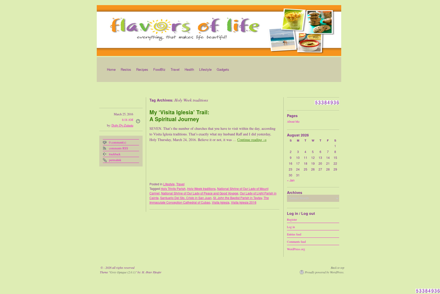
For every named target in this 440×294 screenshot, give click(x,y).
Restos (126, 69)
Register (292, 219)
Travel (175, 69)
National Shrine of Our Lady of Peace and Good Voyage (199, 193)
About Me (293, 121)
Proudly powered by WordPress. (324, 272)
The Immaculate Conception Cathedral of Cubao (209, 199)
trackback (114, 154)
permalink (115, 160)
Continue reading (252, 139)
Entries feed (294, 234)
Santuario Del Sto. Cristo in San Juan (186, 197)
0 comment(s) (117, 142)
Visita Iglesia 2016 (243, 202)
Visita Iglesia (220, 202)
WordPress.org (296, 249)
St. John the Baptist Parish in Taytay (237, 197)
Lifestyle (205, 69)
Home (111, 69)
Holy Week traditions (201, 188)
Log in (291, 227)
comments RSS (118, 148)
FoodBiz (159, 69)
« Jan (291, 180)
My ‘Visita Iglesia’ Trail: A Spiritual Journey (179, 115)
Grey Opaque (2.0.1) (122, 272)
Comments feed (296, 241)
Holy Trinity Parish (173, 188)
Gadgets (223, 69)
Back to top (337, 267)
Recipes (142, 69)
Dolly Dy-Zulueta (122, 125)
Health (189, 69)
